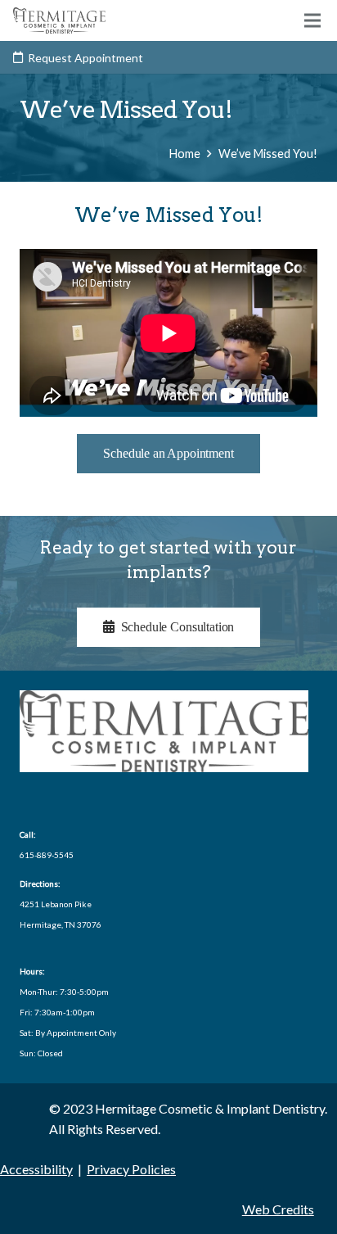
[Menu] (312, 20)
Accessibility (36, 1169)
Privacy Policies (131, 1169)
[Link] (59, 20)
